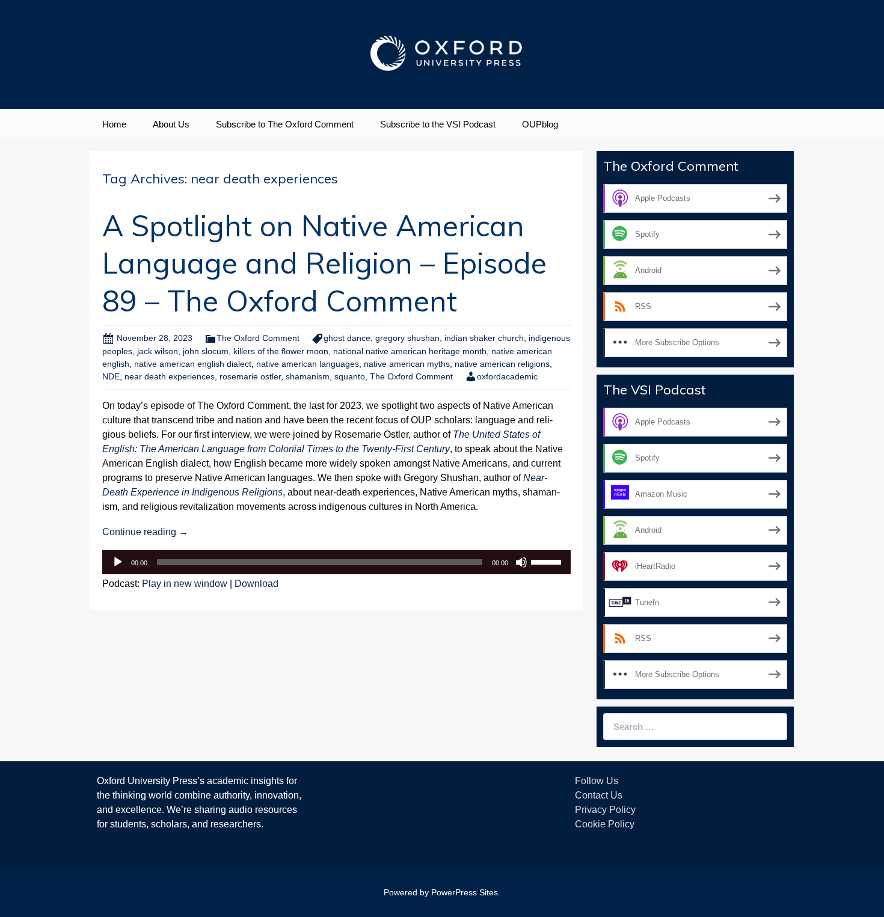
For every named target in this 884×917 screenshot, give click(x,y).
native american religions (502, 364)
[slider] (548, 561)
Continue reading (145, 532)
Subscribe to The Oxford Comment (285, 124)
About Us (171, 124)
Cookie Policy (604, 824)
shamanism (308, 376)
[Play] (118, 562)
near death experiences (169, 376)
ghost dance (347, 338)
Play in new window (184, 583)
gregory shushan (407, 338)
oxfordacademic (507, 376)
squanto (349, 376)
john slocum (206, 351)
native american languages (307, 364)
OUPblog (540, 124)
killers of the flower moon (280, 351)
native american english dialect (192, 364)
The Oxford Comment (257, 338)
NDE (111, 376)
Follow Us (596, 781)
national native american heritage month (410, 351)
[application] (336, 562)
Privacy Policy (605, 810)
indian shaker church (484, 338)
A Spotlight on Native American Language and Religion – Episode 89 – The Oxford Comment (324, 263)
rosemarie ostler (250, 376)
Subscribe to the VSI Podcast (438, 124)
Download (256, 583)
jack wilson (157, 351)
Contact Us (598, 795)
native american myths (407, 364)
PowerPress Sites (464, 892)
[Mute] (521, 562)
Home (114, 124)
